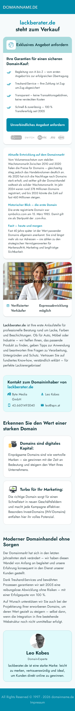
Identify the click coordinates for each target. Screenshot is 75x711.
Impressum (37, 702)
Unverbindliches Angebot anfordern (37, 124)
